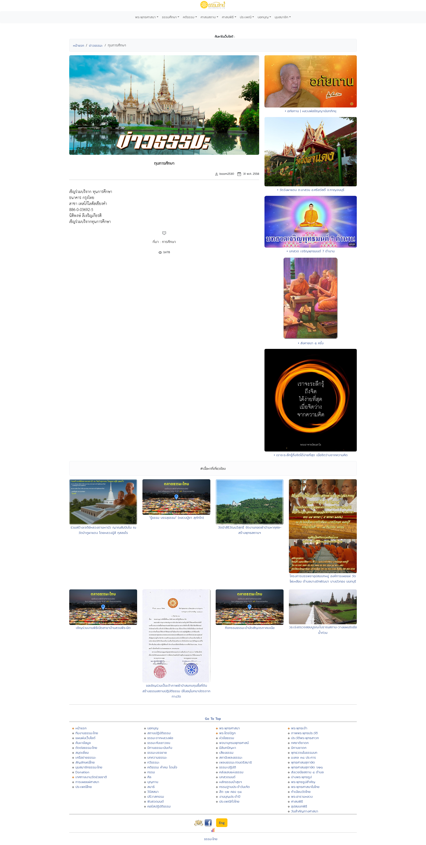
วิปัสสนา (153, 791)
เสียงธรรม (226, 752)
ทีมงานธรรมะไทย (86, 733)
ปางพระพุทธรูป (301, 777)
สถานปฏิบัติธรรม (159, 733)
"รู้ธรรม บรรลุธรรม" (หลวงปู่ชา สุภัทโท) (176, 517)
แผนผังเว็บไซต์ (85, 738)
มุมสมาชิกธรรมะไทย (88, 767)
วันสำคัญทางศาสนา (304, 811)
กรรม (151, 772)
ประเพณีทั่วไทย (229, 801)
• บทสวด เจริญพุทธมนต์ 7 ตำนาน (311, 251)
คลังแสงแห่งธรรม (231, 772)
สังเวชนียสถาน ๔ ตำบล (307, 772)
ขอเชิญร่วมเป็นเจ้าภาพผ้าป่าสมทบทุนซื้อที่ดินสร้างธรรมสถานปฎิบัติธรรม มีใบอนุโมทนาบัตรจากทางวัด (176, 691)
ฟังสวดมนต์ (155, 801)
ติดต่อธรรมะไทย (86, 747)
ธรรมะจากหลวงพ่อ (160, 738)
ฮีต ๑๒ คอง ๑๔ (230, 791)
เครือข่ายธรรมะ (85, 757)
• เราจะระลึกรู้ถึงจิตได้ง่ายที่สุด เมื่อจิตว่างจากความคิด (311, 455)
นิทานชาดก (298, 747)
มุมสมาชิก (281, 17)
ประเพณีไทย (83, 786)
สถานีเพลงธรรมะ (231, 757)
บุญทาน (152, 781)
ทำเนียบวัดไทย (301, 791)
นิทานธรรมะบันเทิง (159, 747)
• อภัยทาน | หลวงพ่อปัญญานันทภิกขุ (310, 111)
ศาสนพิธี (228, 17)
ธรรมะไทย (210, 839)
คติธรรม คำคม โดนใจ (162, 767)
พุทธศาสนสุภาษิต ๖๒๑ (307, 767)
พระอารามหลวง (302, 796)
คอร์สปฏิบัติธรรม (159, 806)
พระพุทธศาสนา (145, 17)
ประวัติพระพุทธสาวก (305, 738)
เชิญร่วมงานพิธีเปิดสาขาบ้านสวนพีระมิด (103, 627)
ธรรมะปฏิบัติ (227, 767)
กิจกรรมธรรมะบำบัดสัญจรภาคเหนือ (249, 627)
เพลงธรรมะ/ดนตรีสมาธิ (235, 762)
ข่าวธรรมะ (96, 45)
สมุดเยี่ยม (82, 752)
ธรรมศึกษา (169, 17)
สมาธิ (151, 786)
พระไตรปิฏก (227, 733)
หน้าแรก (78, 45)
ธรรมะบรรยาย (157, 752)
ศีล (149, 777)
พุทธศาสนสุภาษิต (303, 762)
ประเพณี (245, 17)
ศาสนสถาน (208, 17)
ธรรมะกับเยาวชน (158, 742)
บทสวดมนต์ (227, 777)
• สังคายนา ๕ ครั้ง (310, 343)
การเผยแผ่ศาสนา (87, 781)
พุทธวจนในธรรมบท (304, 752)
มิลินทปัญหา (227, 747)
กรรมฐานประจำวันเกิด (234, 786)
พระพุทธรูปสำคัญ (303, 781)
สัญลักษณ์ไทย (85, 762)
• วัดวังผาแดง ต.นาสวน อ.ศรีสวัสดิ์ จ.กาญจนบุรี (310, 189)
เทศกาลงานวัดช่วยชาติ (91, 777)
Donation (82, 772)
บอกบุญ (263, 17)
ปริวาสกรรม (155, 796)
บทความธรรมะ (157, 757)
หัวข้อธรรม (226, 738)
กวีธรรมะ (153, 762)
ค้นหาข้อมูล (83, 742)
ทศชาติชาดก (300, 742)
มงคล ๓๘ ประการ (303, 757)
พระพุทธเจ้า (299, 728)
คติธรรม (188, 17)
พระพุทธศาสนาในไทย (305, 786)
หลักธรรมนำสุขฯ (230, 781)
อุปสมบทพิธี (299, 806)
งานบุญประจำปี (229, 796)
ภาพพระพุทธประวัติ (304, 733)
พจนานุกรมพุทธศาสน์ (234, 742)
